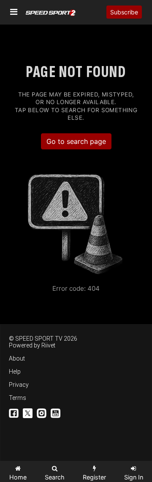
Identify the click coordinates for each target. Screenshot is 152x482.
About (17, 358)
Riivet (48, 345)
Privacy (19, 384)
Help (15, 371)
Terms (17, 397)
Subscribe (124, 12)
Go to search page (76, 141)
